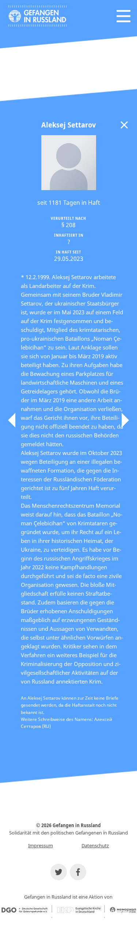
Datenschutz (95, 845)
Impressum (40, 845)
